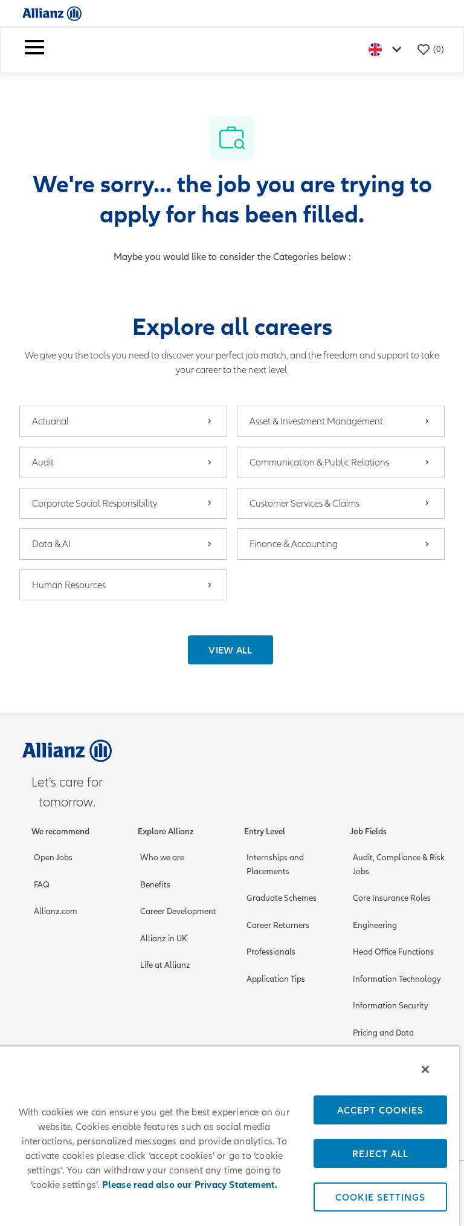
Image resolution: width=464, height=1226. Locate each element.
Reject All (380, 1153)
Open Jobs (53, 857)
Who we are (162, 857)
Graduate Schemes (281, 898)
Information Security (390, 1006)
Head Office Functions (393, 952)
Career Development (178, 911)
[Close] (425, 1069)
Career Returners (277, 925)
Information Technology (397, 979)
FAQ (42, 885)
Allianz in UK (163, 938)
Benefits (155, 885)
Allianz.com (55, 911)
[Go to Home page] (52, 13)
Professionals (270, 952)
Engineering (375, 925)
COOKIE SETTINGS (380, 1197)
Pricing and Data (383, 1033)
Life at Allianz (165, 965)
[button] (230, 649)
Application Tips (275, 979)
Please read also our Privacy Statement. (190, 1185)
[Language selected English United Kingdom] (387, 49)
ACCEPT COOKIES (380, 1109)
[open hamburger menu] (34, 49)
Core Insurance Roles (392, 898)
